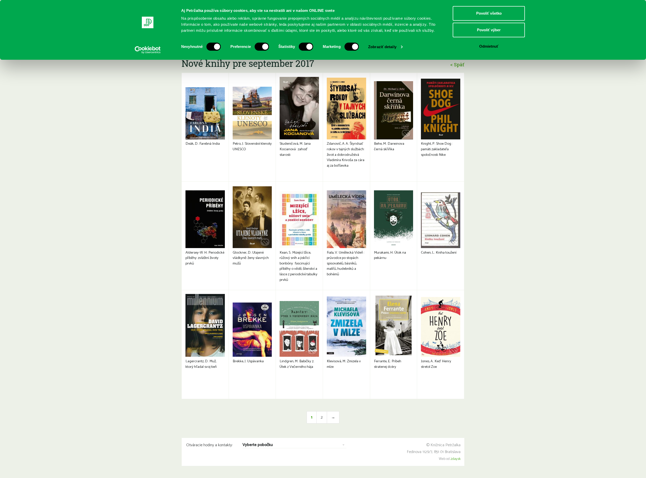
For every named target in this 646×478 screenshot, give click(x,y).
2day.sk (455, 459)
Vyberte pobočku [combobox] (258, 445)
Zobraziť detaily (382, 47)
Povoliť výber (489, 30)
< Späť (457, 64)
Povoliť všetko (489, 13)
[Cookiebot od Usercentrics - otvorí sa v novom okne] (148, 50)
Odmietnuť (488, 46)
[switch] (262, 47)
